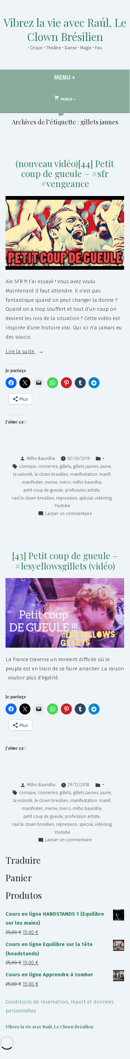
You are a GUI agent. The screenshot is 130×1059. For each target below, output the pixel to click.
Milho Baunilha (41, 458)
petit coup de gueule (43, 490)
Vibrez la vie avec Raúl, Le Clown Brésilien (64, 29)
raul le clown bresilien (33, 498)
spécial (86, 498)
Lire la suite (36, 352)
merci (65, 482)
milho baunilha (87, 482)
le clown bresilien (51, 474)
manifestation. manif (90, 474)
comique (27, 466)
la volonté (22, 474)
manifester (32, 482)
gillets (65, 466)
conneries (47, 466)
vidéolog (103, 498)
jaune (105, 466)
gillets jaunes (85, 466)
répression (66, 498)
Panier (67, 98)
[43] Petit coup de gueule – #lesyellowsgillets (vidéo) (65, 560)
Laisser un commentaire (68, 514)
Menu (74, 77)
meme (51, 482)
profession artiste (82, 490)
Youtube (62, 505)
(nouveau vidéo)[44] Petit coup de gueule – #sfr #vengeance (65, 173)
